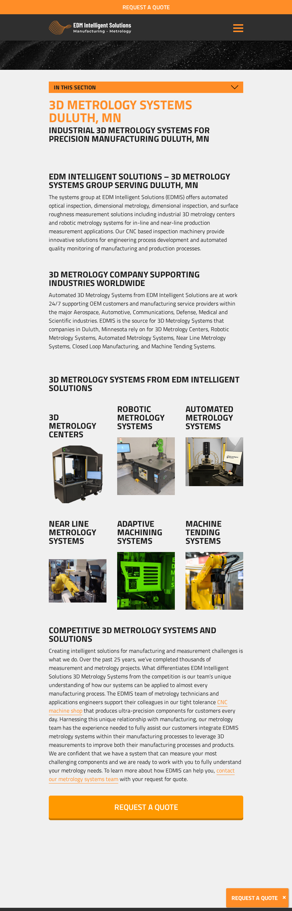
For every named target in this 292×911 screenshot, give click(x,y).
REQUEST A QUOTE (146, 7)
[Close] (284, 897)
